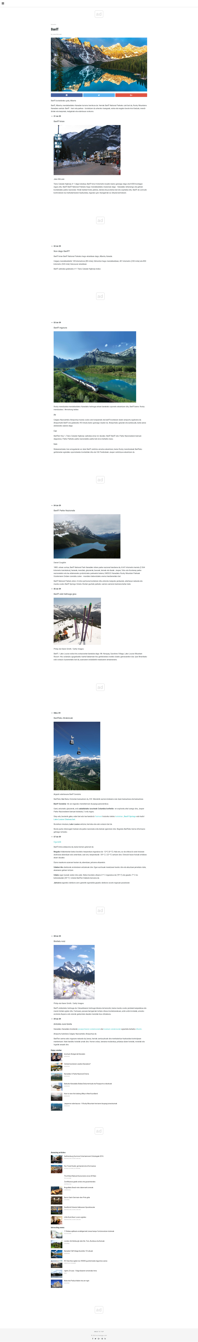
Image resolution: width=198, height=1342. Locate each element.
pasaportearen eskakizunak (89, 1029)
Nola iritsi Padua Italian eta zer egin (76, 1281)
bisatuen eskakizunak (112, 1029)
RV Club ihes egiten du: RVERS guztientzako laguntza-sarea (85, 1261)
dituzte (139, 1029)
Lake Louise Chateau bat (64, 819)
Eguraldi (57, 842)
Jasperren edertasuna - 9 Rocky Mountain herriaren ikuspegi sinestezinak (90, 1103)
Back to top (99, 1331)
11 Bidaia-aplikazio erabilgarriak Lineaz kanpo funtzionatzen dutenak (89, 1231)
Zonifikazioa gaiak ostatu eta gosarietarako (79, 1182)
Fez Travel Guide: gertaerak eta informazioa (80, 1166)
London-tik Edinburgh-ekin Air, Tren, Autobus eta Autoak (84, 1241)
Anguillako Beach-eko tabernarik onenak (78, 1187)
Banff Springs (130, 816)
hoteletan (119, 816)
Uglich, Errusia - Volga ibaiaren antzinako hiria (80, 1271)
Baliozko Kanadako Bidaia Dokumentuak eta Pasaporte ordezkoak (88, 1084)
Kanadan (53, 24)
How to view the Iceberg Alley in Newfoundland (81, 1094)
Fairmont (98, 816)
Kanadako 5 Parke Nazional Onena (76, 1074)
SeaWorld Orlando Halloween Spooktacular (79, 1207)
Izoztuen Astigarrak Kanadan (74, 1054)
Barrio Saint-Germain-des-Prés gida (77, 1197)
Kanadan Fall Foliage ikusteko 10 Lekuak (78, 1251)
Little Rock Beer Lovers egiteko (75, 1217)
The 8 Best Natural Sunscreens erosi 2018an (80, 1176)
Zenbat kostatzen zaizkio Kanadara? (77, 1064)
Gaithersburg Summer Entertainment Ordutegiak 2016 (83, 1156)
